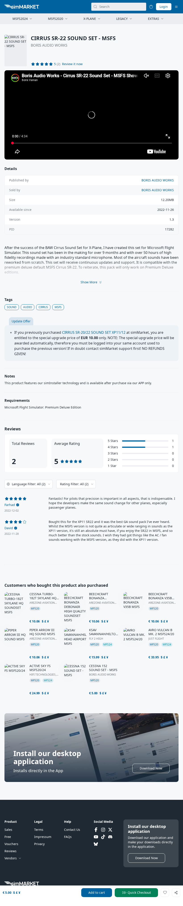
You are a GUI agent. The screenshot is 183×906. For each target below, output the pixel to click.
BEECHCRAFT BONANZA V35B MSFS (160, 596)
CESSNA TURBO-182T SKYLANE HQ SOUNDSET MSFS (42, 596)
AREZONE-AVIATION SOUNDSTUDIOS (42, 603)
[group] (91, 115)
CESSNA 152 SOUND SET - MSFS (103, 668)
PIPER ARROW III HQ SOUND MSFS (42, 632)
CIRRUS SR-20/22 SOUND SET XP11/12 (93, 332)
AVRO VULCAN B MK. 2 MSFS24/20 (161, 632)
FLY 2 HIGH (96, 639)
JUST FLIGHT (156, 639)
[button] (72, 64)
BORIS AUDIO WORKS (49, 45)
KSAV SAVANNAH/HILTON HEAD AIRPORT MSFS (103, 632)
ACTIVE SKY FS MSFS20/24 (40, 668)
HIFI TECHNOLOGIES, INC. (42, 674)
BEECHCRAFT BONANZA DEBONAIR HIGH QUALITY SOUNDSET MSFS (101, 596)
